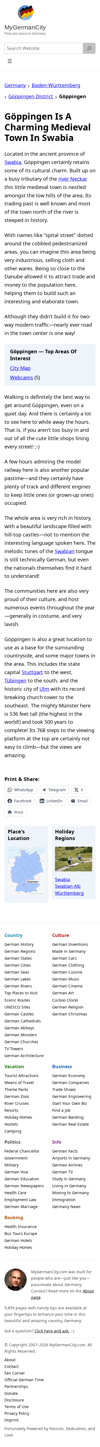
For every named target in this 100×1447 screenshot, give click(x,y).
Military (11, 1165)
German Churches (21, 1041)
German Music (65, 979)
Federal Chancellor (21, 1151)
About (10, 1359)
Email (83, 800)
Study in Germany (69, 1178)
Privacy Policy (16, 1413)
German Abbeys (19, 1027)
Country (13, 935)
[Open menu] (9, 61)
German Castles (19, 1014)
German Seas (16, 972)
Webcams (21, 377)
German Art (63, 992)
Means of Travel (19, 1082)
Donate (11, 1393)
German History (19, 944)
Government (16, 1158)
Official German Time (24, 1379)
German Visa (16, 1171)
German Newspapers (24, 1185)
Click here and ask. (51, 1330)
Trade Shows (64, 1089)
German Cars (64, 958)
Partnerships (16, 1386)
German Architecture (24, 1055)
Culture (60, 935)
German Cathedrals (22, 1021)
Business (62, 1066)
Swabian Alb (68, 886)
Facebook (22, 800)
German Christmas (69, 1014)
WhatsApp (23, 789)
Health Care (15, 1192)
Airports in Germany (71, 1158)
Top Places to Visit (21, 992)
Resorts (11, 1110)
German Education (21, 1178)
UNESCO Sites (17, 1007)
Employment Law (20, 1199)
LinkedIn (54, 800)
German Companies (70, 1082)
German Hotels (18, 1240)
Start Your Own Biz (69, 1103)
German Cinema (67, 986)
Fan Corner (14, 1373)
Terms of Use (16, 1406)
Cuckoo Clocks (65, 1000)
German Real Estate (70, 1124)
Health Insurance (20, 1226)
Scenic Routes (17, 1000)
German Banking (68, 1117)
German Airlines (67, 1165)
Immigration (64, 1199)
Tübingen (15, 680)
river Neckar (72, 178)
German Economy (68, 1075)
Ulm (44, 688)
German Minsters (20, 1034)
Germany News (66, 1206)
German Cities (17, 965)
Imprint (11, 1420)
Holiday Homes (18, 1117)
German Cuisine (67, 972)
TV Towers (13, 1048)
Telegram (57, 789)
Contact (11, 1366)
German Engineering (71, 1096)
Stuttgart (32, 672)
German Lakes (17, 979)
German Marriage (21, 1206)
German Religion (68, 1007)
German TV (62, 1171)
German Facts (65, 1151)
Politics (12, 1142)
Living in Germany (69, 1185)
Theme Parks (16, 1089)
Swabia (12, 162)
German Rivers (18, 986)
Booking (13, 1217)
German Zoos (16, 1096)
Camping (12, 1131)
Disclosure (14, 1400)
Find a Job (61, 1110)
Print (18, 812)
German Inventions (70, 944)
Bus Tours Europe (20, 1233)
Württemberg (69, 893)
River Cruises (16, 1103)
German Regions (20, 951)
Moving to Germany (70, 1192)
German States (18, 958)
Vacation (14, 1066)
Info (56, 1142)
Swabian (64, 551)
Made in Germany (69, 951)
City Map (20, 368)
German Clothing (68, 965)
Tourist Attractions (21, 1075)
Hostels (11, 1124)
